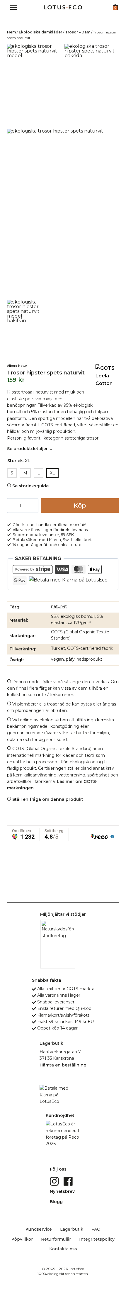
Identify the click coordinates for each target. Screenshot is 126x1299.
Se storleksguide (30, 486)
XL (52, 473)
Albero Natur (17, 366)
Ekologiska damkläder (40, 32)
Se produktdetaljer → (30, 448)
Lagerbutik (71, 1229)
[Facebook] (69, 1180)
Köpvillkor (22, 1239)
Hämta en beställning (63, 1065)
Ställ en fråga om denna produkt (47, 799)
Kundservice (38, 1229)
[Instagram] (55, 1180)
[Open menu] (13, 7)
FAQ (96, 1229)
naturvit (59, 606)
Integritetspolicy (97, 1239)
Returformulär (56, 1239)
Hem (11, 32)
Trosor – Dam (77, 32)
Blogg (56, 1201)
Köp (80, 505)
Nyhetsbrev (62, 1191)
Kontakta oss (63, 1248)
